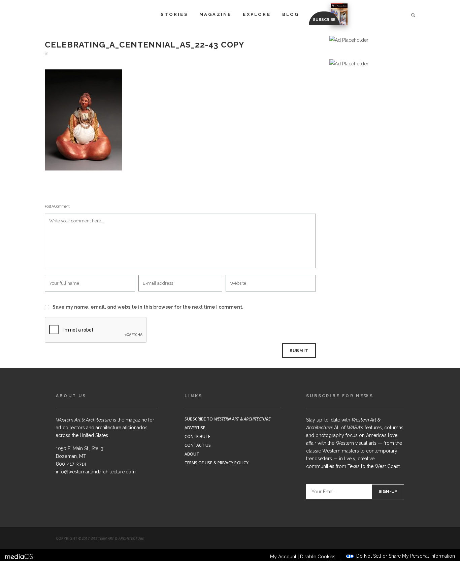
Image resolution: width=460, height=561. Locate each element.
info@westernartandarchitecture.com (96, 471)
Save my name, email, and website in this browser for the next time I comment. (148, 307)
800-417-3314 (71, 464)
